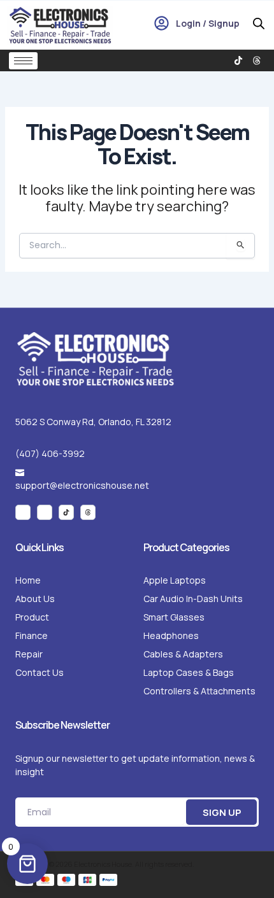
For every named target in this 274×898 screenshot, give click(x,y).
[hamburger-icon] (23, 60)
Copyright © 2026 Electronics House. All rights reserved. (104, 864)
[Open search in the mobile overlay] (258, 23)
